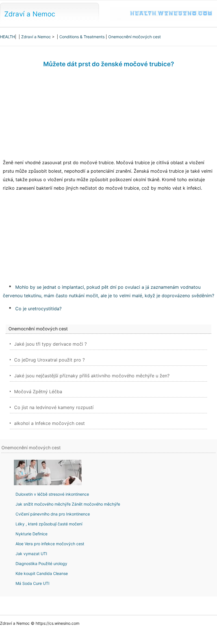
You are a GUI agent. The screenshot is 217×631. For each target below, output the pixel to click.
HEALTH (7, 36)
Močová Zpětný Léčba (38, 391)
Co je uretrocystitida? (38, 308)
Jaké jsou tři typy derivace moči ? (50, 344)
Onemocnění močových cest (134, 36)
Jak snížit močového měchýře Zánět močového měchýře (68, 504)
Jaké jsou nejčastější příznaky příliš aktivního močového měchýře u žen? (92, 375)
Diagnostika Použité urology (41, 563)
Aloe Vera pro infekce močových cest (50, 543)
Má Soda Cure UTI (32, 583)
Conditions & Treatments (82, 36)
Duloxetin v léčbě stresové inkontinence (52, 494)
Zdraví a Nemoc (29, 14)
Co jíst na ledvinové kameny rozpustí (54, 407)
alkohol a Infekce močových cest (49, 423)
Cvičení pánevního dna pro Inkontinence (53, 514)
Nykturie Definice (31, 533)
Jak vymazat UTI (31, 553)
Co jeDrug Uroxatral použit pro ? (49, 360)
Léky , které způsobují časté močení (49, 523)
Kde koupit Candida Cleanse (42, 573)
